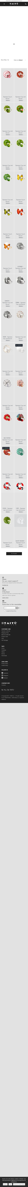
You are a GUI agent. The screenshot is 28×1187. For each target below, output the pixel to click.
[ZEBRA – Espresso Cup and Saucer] (20, 280)
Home (3, 648)
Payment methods (6, 631)
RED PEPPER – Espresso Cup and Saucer (8, 439)
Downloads (4, 655)
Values (3, 652)
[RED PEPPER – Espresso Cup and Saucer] (7, 417)
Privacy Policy (13, 611)
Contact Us (5, 585)
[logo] (14, 3)
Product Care (5, 636)
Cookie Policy (5, 665)
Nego (10, 1184)
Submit (17, 608)
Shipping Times (5, 633)
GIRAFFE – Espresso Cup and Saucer (8, 302)
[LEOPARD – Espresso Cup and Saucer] (20, 246)
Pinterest (5, 678)
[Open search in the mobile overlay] (26, 4)
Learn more (5, 597)
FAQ (3, 638)
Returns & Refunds (6, 634)
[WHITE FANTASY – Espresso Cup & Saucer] (20, 520)
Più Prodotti (14, 553)
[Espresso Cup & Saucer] (7, 74)
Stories (3, 653)
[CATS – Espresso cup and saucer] (20, 486)
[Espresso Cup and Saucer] (20, 74)
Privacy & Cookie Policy (19, 1184)
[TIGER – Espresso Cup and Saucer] (7, 314)
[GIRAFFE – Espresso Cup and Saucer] (7, 280)
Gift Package (5, 640)
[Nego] (26, 1182)
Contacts (4, 685)
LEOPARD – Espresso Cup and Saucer (21, 268)
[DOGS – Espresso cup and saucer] (7, 486)
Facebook (5, 673)
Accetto (5, 1184)
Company (4, 650)
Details (7, 100)
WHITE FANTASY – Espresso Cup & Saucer (20, 542)
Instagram (5, 675)
